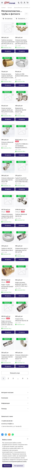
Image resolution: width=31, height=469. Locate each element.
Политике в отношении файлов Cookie (14, 461)
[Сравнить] (13, 26)
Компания (4, 398)
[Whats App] (13, 435)
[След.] (27, 378)
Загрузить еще (15, 373)
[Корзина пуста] (27, 2)
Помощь (4, 408)
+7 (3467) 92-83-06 (6, 421)
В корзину (8, 51)
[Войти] (24, 2)
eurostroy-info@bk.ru (7, 423)
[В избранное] (13, 24)
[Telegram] (6, 435)
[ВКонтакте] (2, 435)
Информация (5, 403)
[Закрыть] (27, 438)
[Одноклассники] (9, 435)
